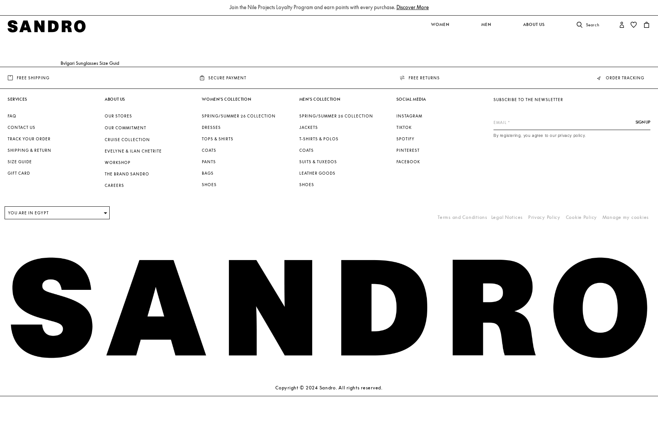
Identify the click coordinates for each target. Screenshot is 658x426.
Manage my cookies (625, 217)
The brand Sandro (127, 174)
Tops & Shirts (217, 139)
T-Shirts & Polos (319, 139)
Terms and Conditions (462, 217)
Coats (209, 150)
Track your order (29, 139)
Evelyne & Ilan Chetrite (133, 151)
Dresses (211, 127)
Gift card (19, 173)
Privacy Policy (544, 217)
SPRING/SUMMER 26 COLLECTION (239, 116)
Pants (209, 161)
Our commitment (125, 127)
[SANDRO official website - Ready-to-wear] (47, 25)
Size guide (20, 161)
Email (500, 122)
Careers (114, 185)
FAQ (12, 116)
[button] (439, 28)
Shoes (209, 184)
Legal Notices (507, 217)
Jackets (308, 127)
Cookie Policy (581, 217)
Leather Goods (317, 173)
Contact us (21, 127)
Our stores (118, 116)
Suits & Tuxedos (318, 161)
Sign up (643, 122)
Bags (208, 173)
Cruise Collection (127, 139)
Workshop (118, 162)
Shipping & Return (29, 150)
